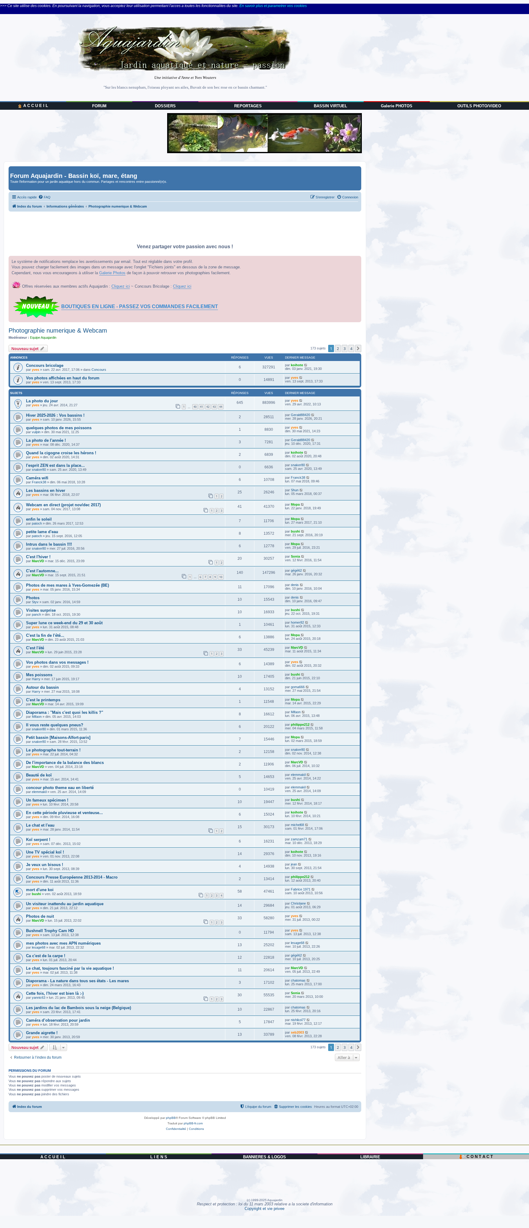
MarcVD (38, 561)
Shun (294, 490)
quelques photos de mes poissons (59, 428)
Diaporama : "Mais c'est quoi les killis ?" (64, 712)
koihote (297, 365)
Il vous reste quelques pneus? (54, 725)
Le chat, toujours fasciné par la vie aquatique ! (70, 968)
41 (201, 407)
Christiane (298, 903)
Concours (99, 369)
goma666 (298, 687)
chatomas (298, 980)
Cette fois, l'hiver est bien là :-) (55, 993)
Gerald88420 (300, 415)
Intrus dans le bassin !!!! (49, 544)
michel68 (297, 825)
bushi (295, 531)
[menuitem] (44, 197)
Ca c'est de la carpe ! (45, 955)
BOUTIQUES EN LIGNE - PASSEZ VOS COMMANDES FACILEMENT (139, 306)
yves (35, 369)
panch (36, 614)
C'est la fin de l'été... (45, 635)
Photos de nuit (40, 916)
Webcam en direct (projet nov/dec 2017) (63, 505)
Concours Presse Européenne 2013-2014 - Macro (72, 877)
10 (220, 577)
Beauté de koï (39, 775)
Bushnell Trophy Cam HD (50, 930)
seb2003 (297, 1032)
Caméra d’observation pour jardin (58, 1020)
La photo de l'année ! (46, 440)
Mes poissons (39, 675)
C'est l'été (35, 648)
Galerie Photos (112, 273)
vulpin (36, 432)
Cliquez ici (120, 286)
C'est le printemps (43, 700)
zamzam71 (299, 839)
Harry (36, 679)
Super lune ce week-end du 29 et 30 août (64, 623)
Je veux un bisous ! (44, 864)
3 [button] (344, 348)
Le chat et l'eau (40, 825)
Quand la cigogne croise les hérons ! (61, 453)
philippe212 (300, 724)
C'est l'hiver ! (38, 557)
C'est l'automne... (42, 571)
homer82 (297, 622)
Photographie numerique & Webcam (58, 330)
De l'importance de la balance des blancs (65, 762)
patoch (37, 523)
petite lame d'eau (42, 531)
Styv (35, 602)
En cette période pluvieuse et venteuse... (64, 812)
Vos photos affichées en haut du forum (62, 378)
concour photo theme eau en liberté (60, 787)
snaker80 (39, 469)
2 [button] (338, 348)
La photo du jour (42, 401)
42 (207, 407)
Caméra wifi (37, 478)
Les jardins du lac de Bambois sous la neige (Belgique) (78, 1007)
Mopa (295, 504)
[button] (358, 348)
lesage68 (38, 947)
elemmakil (298, 774)
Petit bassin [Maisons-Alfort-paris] (58, 737)
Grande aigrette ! (42, 1033)
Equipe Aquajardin (43, 337)
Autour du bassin (42, 687)
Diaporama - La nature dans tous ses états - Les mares (77, 981)
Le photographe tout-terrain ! (53, 750)
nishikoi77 (298, 1020)
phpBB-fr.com (193, 1123)
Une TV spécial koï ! (45, 852)
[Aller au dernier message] (306, 365)
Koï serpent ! (38, 839)
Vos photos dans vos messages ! (57, 662)
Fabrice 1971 (300, 889)
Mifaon (37, 716)
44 (220, 407)
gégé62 (296, 570)
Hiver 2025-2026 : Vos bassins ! (55, 415)
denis (295, 585)
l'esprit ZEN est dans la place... (55, 465)
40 (195, 407)
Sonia (295, 556)
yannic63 (38, 997)
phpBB (171, 1117)
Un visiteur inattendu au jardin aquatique (64, 904)
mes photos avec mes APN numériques (63, 943)
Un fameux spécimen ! (47, 800)
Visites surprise (41, 610)
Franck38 (39, 482)
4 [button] (351, 348)
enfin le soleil (39, 519)
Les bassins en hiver (45, 490)
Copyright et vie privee (264, 1208)
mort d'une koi (40, 889)
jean (294, 864)
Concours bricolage (44, 365)
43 (214, 407)
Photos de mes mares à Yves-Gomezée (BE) (67, 585)
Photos (32, 598)
